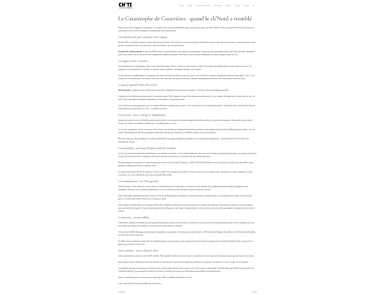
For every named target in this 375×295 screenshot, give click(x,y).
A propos (246, 5)
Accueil (181, 5)
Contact (254, 292)
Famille (190, 5)
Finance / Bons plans (203, 5)
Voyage (237, 5)
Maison (228, 5)
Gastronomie (218, 5)
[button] (254, 5)
